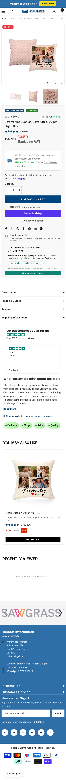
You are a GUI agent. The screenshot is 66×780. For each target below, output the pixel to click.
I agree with (14, 207)
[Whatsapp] (41, 228)
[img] (34, 334)
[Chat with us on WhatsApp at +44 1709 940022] (3, 671)
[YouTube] (41, 732)
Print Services (47, 4)
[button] (55, 83)
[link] (33, 613)
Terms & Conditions (30, 207)
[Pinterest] (17, 228)
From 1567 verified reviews (20, 338)
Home (4, 18)
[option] (33, 55)
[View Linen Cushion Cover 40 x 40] (33, 497)
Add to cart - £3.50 (33, 199)
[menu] (3, 11)
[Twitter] (12, 228)
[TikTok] (32, 732)
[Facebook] (6, 228)
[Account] (54, 11)
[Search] (12, 11)
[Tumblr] (23, 228)
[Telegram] (29, 228)
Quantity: (10, 184)
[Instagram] (14, 732)
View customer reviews (33, 273)
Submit (58, 713)
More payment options (33, 220)
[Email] (35, 228)
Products (15, 18)
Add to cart (33, 539)
